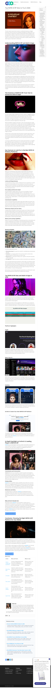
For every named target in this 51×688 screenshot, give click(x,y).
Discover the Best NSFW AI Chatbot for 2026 (16, 623)
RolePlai (43, 36)
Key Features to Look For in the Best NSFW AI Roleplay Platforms (42, 23)
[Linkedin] (9, 615)
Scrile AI (14, 502)
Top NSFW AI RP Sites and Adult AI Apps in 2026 (42, 29)
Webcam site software (9, 669)
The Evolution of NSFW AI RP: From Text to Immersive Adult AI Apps (42, 18)
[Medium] (6, 615)
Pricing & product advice (31, 669)
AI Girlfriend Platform (9, 673)
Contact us (13, 4)
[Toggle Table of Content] (44, 12)
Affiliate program (30, 673)
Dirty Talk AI (8, 581)
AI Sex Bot (7, 575)
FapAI (42, 33)
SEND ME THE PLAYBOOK (40, 683)
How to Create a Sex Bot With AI (8, 563)
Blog (40, 2)
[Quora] (7, 615)
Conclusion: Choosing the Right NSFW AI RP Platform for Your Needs (42, 51)
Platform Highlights (43, 32)
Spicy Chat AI (43, 35)
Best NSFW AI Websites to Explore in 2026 (15, 630)
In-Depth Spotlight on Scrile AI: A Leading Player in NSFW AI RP (42, 43)
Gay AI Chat (8, 595)
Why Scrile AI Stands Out (43, 48)
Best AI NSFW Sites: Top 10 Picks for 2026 (15, 643)
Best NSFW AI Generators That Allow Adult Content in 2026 (19, 650)
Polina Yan (7, 9)
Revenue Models (43, 27)
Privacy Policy (19, 673)
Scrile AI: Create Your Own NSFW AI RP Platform (43, 39)
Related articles (42, 55)
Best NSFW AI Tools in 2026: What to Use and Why (17, 637)
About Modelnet (19, 669)
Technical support (30, 671)
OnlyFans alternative (9, 671)
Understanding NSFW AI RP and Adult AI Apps (42, 14)
